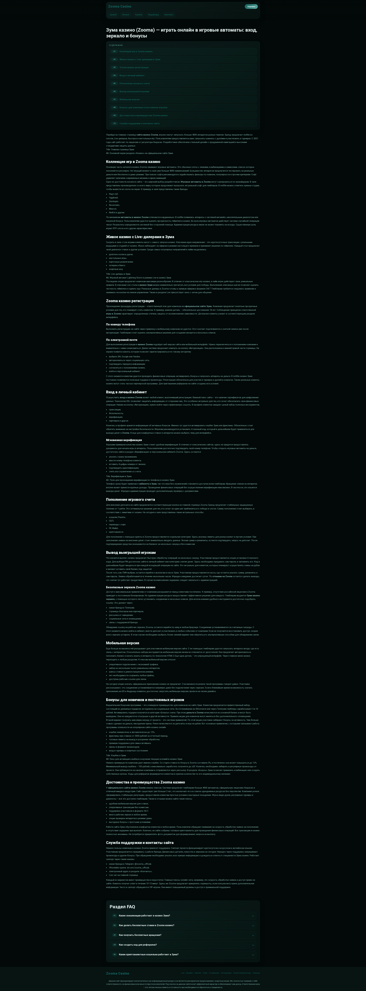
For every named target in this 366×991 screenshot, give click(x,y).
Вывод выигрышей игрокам (134, 91)
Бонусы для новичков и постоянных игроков (143, 107)
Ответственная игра (242, 973)
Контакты (168, 15)
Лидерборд (153, 15)
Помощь (256, 973)
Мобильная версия (130, 99)
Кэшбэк (138, 15)
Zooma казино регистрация (134, 67)
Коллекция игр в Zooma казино (136, 51)
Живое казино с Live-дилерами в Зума (140, 59)
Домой (113, 15)
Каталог (126, 15)
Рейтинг (198, 973)
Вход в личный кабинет (132, 75)
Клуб (205, 973)
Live (182, 973)
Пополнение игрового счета (135, 83)
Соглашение (226, 973)
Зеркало (251, 6)
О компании (214, 973)
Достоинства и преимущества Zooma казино (144, 115)
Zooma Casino (120, 6)
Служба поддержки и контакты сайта (140, 123)
